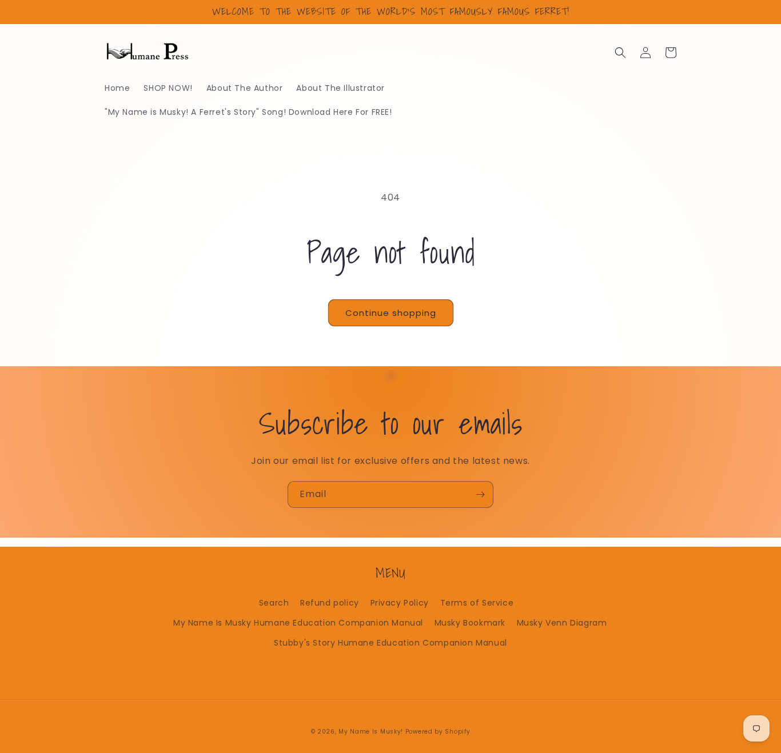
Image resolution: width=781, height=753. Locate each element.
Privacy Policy (399, 602)
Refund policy (329, 602)
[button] (620, 52)
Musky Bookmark (470, 622)
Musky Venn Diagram (562, 622)
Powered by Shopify (438, 731)
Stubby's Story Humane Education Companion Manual (390, 642)
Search (274, 602)
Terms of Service (477, 602)
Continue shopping (390, 313)
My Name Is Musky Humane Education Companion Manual (298, 622)
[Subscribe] (480, 494)
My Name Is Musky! (370, 731)
